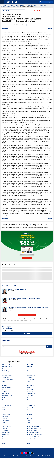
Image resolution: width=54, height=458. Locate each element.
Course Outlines (31, 393)
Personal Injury (31, 379)
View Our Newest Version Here (41, 10)
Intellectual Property (7, 393)
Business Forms (6, 432)
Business (4, 385)
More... (3, 381)
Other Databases (7, 426)
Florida (28, 416)
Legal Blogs (5, 430)
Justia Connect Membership (34, 428)
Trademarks (5, 439)
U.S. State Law (31, 405)
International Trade (7, 395)
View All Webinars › (27, 315)
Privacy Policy (38, 455)
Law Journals (30, 395)
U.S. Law (6, 5)
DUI (28, 373)
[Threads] (28, 453)
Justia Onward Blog (31, 439)
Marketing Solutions (33, 426)
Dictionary (29, 387)
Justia (2, 5)
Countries (4, 441)
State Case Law (30, 412)
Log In (44, 2)
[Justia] (11, 2)
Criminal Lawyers (6, 371)
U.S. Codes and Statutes (14, 5)
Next (49, 28)
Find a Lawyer (6, 341)
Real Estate (4, 397)
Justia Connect (6, 455)
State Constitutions (32, 407)
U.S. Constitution (6, 407)
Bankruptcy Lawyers (7, 366)
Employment (5, 391)
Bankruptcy (30, 366)
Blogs (28, 397)
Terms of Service (30, 455)
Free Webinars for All (9, 286)
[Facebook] (24, 453)
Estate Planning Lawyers (8, 375)
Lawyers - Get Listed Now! (27, 351)
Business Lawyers (6, 368)
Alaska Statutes (23, 5)
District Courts (5, 418)
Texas (28, 420)
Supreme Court (6, 414)
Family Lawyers (5, 377)
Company (19, 455)
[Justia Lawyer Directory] (34, 453)
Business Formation (7, 387)
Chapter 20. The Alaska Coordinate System (10, 6)
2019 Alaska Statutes (31, 5)
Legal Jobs (4, 428)
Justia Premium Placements (33, 432)
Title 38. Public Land (41, 5)
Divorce (29, 371)
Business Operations (7, 389)
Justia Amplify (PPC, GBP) (33, 437)
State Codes (30, 410)
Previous (5, 28)
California (29, 414)
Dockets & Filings (6, 420)
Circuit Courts (5, 416)
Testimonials (30, 441)
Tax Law (4, 400)
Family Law (29, 377)
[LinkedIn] (20, 453)
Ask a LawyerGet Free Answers (7, 327)
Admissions (30, 389)
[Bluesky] (30, 453)
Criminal (29, 368)
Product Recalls (5, 434)
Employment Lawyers (7, 373)
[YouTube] (22, 453)
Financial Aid (30, 391)
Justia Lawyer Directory (32, 430)
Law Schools (30, 385)
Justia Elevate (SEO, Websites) (34, 434)
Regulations (5, 412)
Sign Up (50, 2)
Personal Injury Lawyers (8, 379)
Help (24, 455)
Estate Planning (31, 375)
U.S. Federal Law (6, 405)
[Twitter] (32, 453)
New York (29, 418)
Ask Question (27, 333)
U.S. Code (4, 410)
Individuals (30, 364)
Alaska (30, 224)
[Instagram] (26, 453)
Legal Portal (13, 455)
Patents (4, 437)
